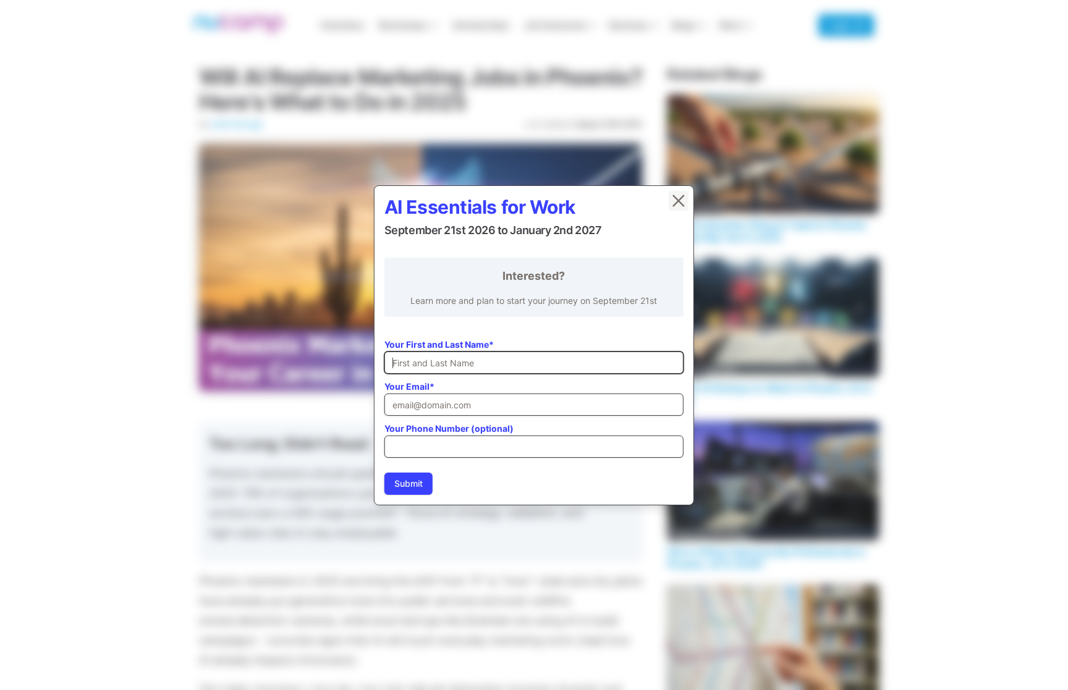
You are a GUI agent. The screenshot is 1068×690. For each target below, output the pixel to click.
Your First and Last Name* (439, 344)
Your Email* (409, 386)
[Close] (679, 201)
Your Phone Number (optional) (449, 428)
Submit (408, 483)
